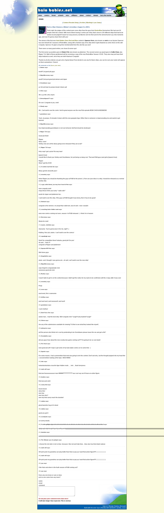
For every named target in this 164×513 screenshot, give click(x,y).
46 (39, 471)
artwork (60, 15)
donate (95, 15)
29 (39, 328)
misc (67, 15)
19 (39, 248)
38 (39, 409)
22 (39, 273)
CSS (123, 508)
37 (39, 401)
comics (46, 15)
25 (39, 297)
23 (39, 281)
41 (39, 432)
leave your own (55, 65)
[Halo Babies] (82, 10)
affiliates (74, 15)
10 (39, 147)
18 (39, 236)
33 (39, 361)
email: (41, 483)
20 (39, 256)
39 (39, 416)
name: (41, 481)
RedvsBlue (98, 30)
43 (39, 447)
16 (39, 217)
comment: (42, 485)
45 (39, 463)
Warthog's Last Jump (93, 22)
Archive (82, 22)
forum (54, 15)
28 (39, 320)
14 (39, 201)
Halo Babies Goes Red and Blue (67, 40)
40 (39, 424)
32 (39, 351)
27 (39, 312)
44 (39, 455)
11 (39, 166)
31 (39, 343)
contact (88, 15)
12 (39, 174)
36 (39, 384)
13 (39, 184)
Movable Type (95, 508)
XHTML (118, 508)
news (40, 15)
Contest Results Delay (71, 22)
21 (39, 264)
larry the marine (105, 15)
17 (39, 225)
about (82, 15)
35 (39, 377)
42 (39, 440)
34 (39, 369)
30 (39, 336)
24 (39, 289)
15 (39, 209)
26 (39, 305)
